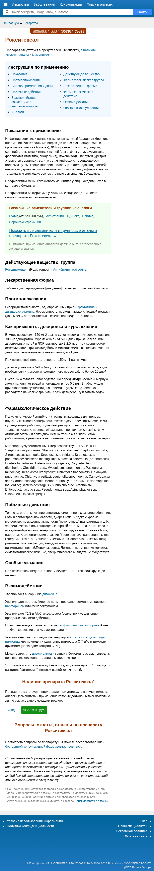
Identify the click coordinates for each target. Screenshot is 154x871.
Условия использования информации (35, 821)
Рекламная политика (131, 831)
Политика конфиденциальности (30, 826)
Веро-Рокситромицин (25, 222)
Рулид (13, 216)
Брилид (87, 216)
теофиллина (67, 625)
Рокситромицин (16, 269)
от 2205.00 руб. (34, 710)
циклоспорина (88, 625)
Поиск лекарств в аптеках (91, 800)
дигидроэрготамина (19, 311)
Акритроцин (55, 216)
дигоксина (49, 594)
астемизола (78, 637)
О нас (143, 821)
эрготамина (86, 307)
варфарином (14, 606)
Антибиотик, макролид (69, 269)
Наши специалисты (132, 826)
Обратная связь (135, 836)
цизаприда (97, 637)
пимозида (12, 641)
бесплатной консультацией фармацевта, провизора (43, 746)
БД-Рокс (73, 216)
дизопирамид (42, 653)
